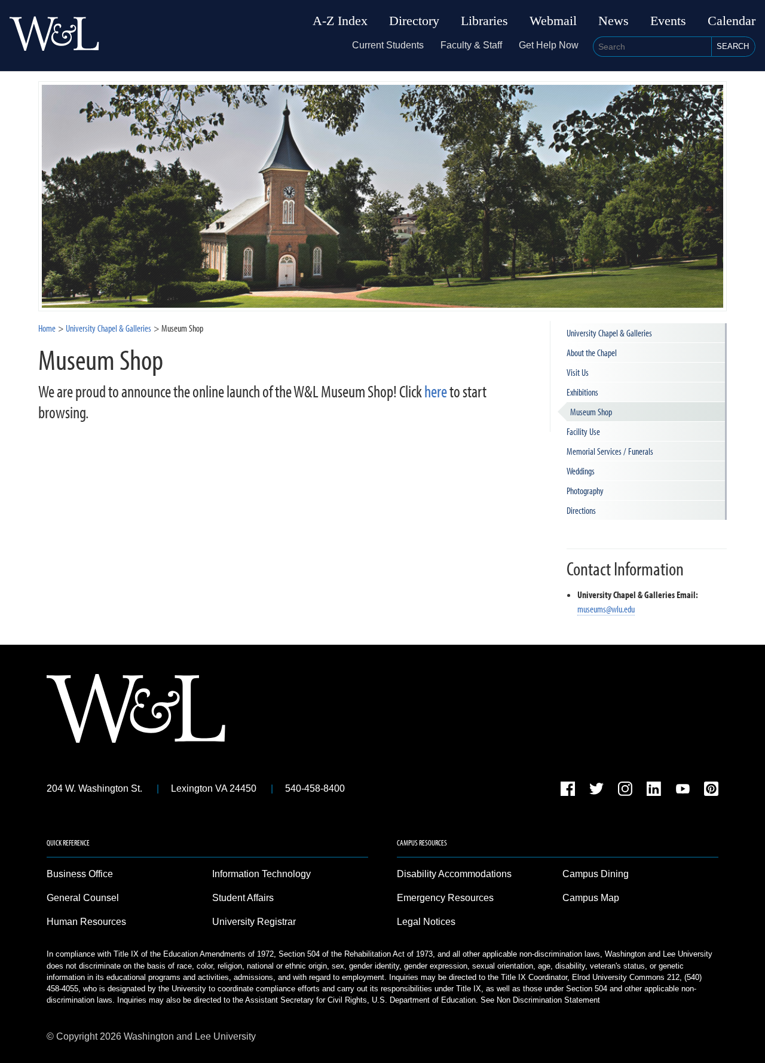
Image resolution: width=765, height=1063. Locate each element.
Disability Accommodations (454, 874)
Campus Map (590, 898)
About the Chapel (592, 353)
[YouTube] (682, 791)
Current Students (388, 45)
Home (47, 328)
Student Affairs (243, 898)
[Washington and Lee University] (54, 35)
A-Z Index (340, 21)
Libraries (484, 21)
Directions (581, 510)
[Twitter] (596, 791)
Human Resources (86, 922)
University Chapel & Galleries (108, 328)
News (613, 21)
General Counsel (83, 898)
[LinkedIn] (654, 791)
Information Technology (261, 874)
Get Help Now (549, 45)
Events (668, 21)
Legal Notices (426, 922)
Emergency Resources (445, 898)
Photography (585, 491)
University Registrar (254, 922)
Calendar (731, 21)
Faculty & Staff (471, 45)
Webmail (553, 21)
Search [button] (733, 46)
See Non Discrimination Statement (540, 999)
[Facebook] (568, 791)
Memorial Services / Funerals (610, 451)
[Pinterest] (711, 791)
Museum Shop (591, 412)
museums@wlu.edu (606, 609)
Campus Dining (595, 874)
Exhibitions (582, 392)
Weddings (581, 471)
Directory (414, 21)
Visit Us (578, 372)
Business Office (80, 874)
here (435, 391)
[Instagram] (625, 791)
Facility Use (583, 431)
